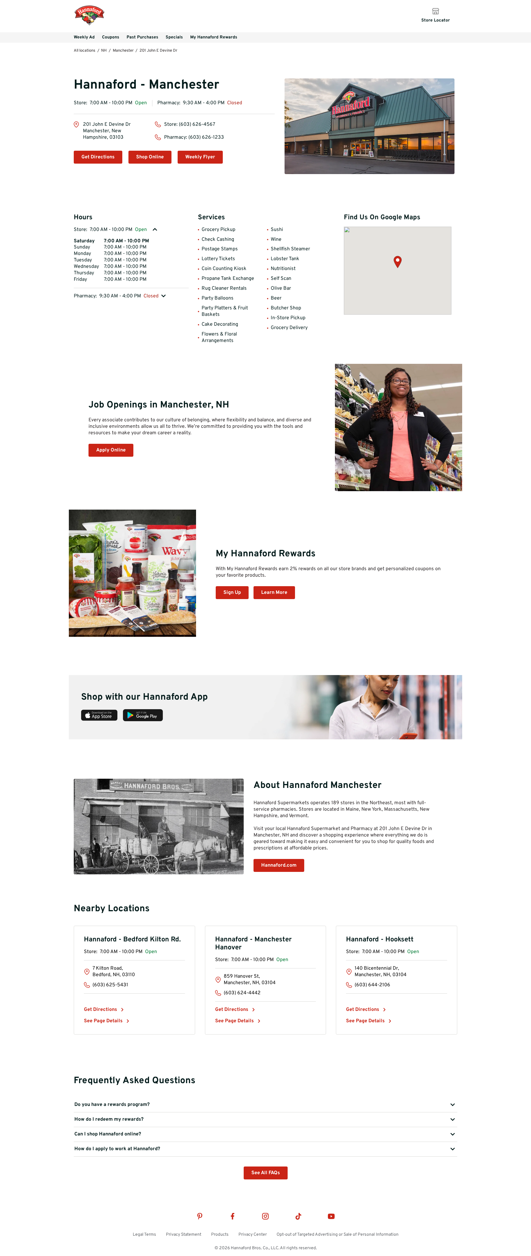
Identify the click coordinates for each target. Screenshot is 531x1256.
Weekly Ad (84, 37)
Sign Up (232, 593)
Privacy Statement (183, 1234)
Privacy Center (252, 1234)
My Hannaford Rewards (213, 37)
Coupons (110, 37)
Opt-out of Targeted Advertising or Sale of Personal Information (338, 1234)
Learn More (274, 593)
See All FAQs (265, 1173)
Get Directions (98, 157)
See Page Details (103, 1021)
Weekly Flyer (200, 157)
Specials (174, 37)
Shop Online (150, 157)
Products (220, 1234)
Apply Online (111, 450)
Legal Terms (144, 1234)
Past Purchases (142, 37)
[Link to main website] (89, 25)
